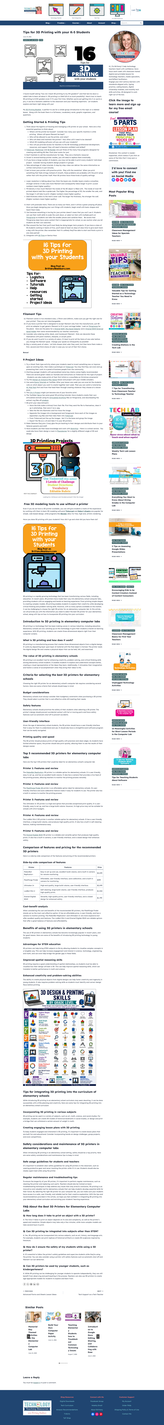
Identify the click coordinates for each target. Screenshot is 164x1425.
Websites (130, 586)
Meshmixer (39, 150)
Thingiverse (30, 217)
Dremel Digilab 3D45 (34, 835)
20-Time (41, 235)
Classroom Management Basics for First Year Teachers (123, 637)
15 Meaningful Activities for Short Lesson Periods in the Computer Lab (124, 731)
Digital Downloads (67, 1401)
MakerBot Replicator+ (35, 772)
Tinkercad (30, 150)
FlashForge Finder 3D (34, 788)
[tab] (59, 1363)
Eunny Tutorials (40, 382)
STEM (41, 40)
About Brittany (97, 1410)
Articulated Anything (57, 398)
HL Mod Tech (31, 387)
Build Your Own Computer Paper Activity (53, 1330)
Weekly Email (97, 1405)
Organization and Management (123, 224)
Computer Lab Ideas (30, 40)
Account (101, 23)
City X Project (35, 393)
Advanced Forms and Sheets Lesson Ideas (39, 1292)
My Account (126, 1401)
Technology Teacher (119, 227)
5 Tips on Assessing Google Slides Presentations (121, 549)
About (89, 23)
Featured (115, 222)
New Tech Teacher (126, 222)
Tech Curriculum (67, 1405)
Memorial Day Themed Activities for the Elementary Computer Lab (33, 1338)
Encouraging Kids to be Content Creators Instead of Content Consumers (124, 593)
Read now (117, 240)
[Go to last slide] (28, 1336)
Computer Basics (118, 720)
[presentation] (33, 1317)
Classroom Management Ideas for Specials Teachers (123, 233)
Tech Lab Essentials (119, 339)
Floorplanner (62, 431)
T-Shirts (67, 1414)
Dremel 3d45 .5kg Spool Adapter (67, 329)
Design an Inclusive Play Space (45, 380)
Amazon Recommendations (67, 1410)
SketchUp (74, 429)
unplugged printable (120, 679)
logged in (37, 1383)
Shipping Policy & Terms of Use (127, 1410)
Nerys (39, 395)
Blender (64, 514)
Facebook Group (96, 1401)
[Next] (97, 1336)
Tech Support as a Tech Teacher (90, 1292)
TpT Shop (67, 1418)
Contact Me (126, 1414)
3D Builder (52, 150)
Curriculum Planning (120, 442)
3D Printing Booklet (34, 110)
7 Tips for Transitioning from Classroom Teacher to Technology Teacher (124, 391)
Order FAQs (126, 1405)
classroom (116, 630)
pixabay (45, 400)
